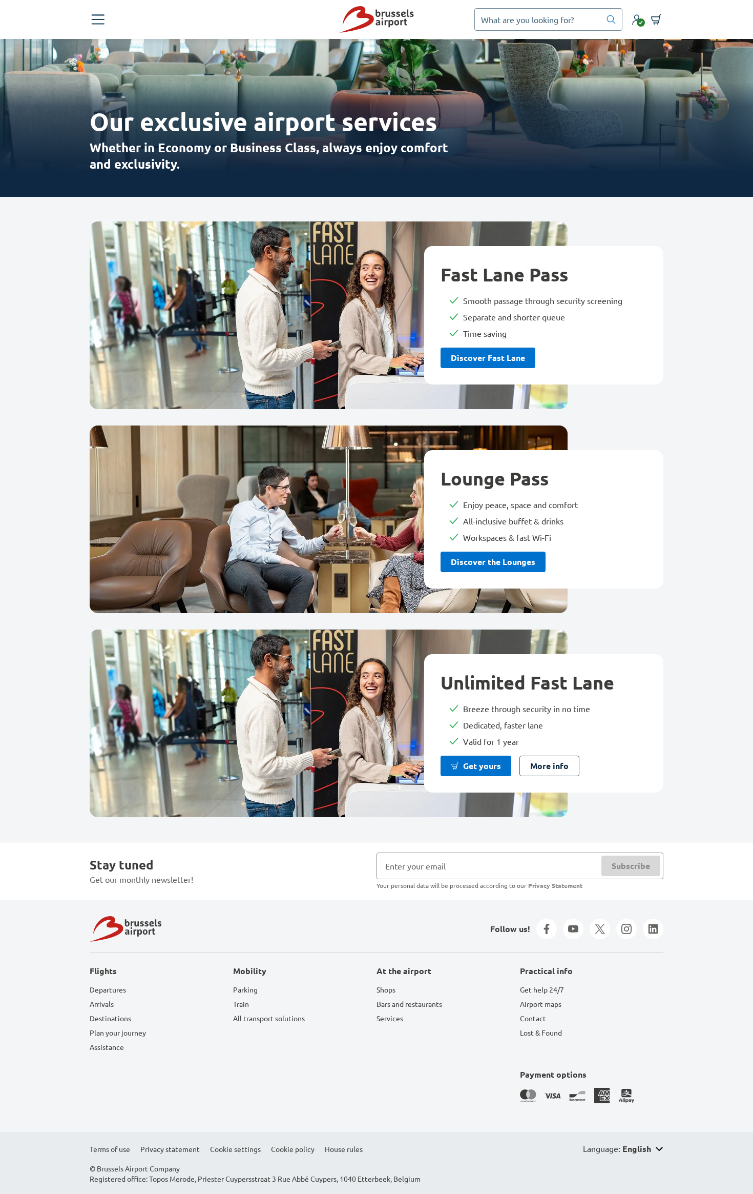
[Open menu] (98, 19)
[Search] (611, 19)
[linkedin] (653, 929)
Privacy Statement (555, 885)
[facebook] (546, 929)
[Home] (376, 19)
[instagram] (626, 929)
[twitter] (600, 929)
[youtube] (573, 929)
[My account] (637, 19)
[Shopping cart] (656, 19)
